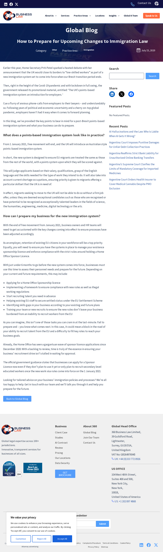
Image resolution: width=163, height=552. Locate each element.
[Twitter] (16, 4)
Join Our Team (91, 437)
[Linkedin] (5, 4)
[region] (41, 529)
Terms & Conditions (110, 543)
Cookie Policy (125, 543)
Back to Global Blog (17, 398)
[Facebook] (11, 4)
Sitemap (104, 547)
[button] (55, 15)
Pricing (59, 452)
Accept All (62, 538)
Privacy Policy (93, 547)
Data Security (62, 463)
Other (54, 50)
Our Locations (62, 457)
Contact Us (144, 3)
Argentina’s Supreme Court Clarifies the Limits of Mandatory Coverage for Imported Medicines (134, 168)
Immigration (89, 50)
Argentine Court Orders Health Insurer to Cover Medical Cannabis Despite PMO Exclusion (132, 184)
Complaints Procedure (92, 543)
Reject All (41, 538)
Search (152, 76)
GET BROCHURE (65, 474)
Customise (21, 538)
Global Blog (82, 30)
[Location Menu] (156, 4)
